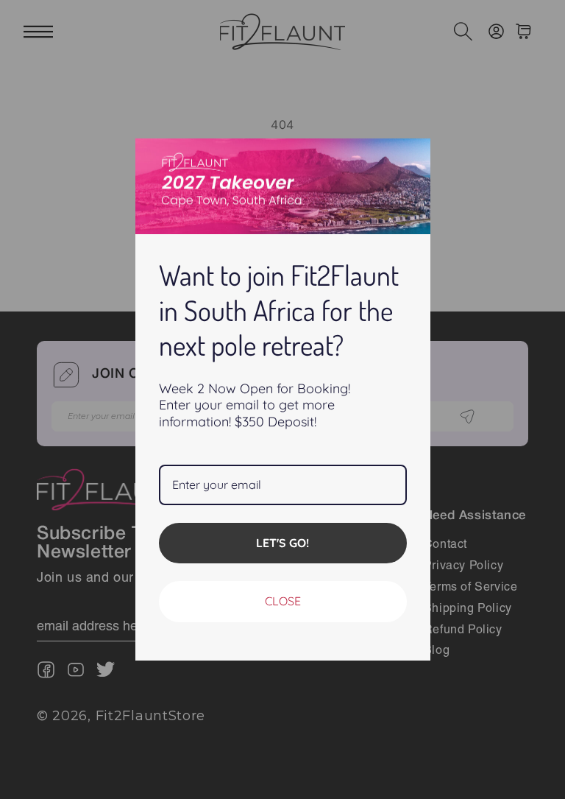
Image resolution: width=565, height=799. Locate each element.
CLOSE (283, 601)
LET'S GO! (282, 542)
